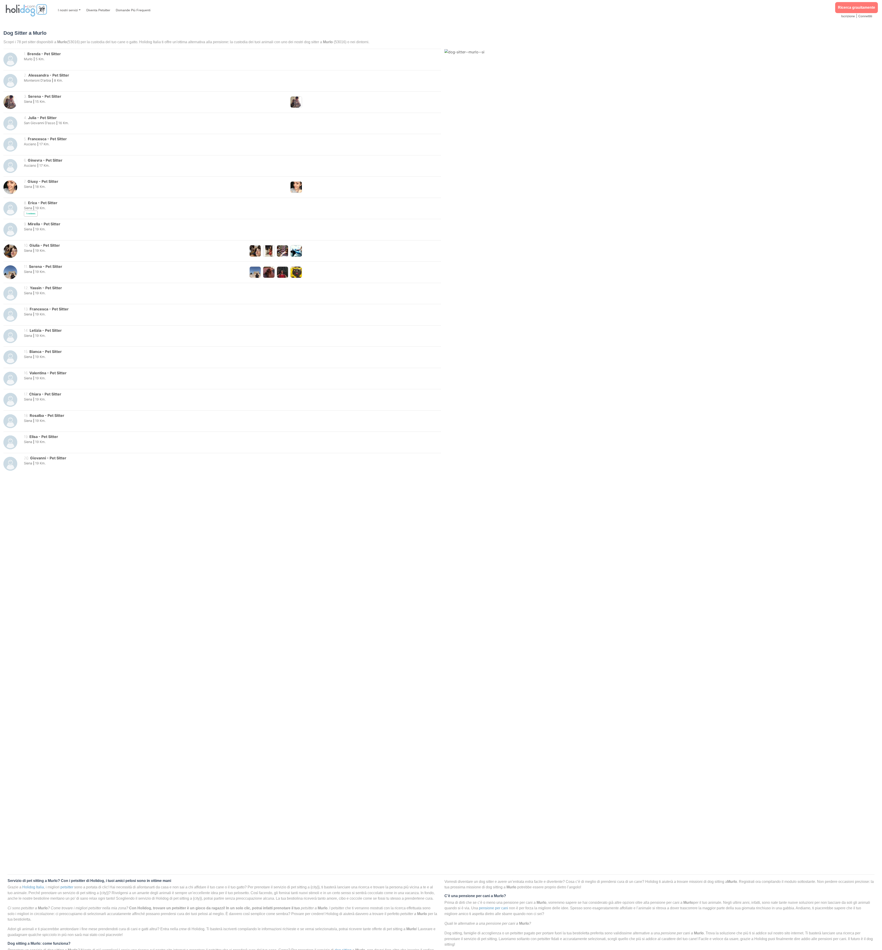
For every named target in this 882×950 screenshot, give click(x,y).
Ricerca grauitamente (856, 7)
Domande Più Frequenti (133, 10)
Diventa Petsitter (98, 10)
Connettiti (865, 16)
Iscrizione (848, 16)
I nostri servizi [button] (68, 10)
